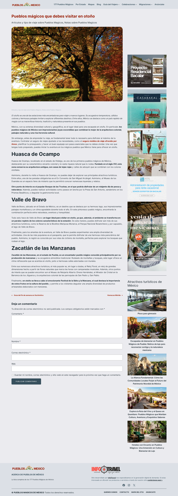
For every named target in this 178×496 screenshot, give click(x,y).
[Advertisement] (147, 33)
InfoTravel (112, 478)
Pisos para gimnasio (147, 313)
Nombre (16, 341)
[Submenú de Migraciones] (151, 4)
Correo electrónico (21, 352)
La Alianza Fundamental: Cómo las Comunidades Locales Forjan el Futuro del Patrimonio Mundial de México (147, 380)
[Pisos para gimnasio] (147, 300)
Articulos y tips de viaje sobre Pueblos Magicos (37, 22)
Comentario (18, 314)
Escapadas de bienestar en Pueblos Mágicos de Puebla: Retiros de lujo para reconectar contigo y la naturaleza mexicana (147, 345)
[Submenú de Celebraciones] (136, 4)
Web (13, 364)
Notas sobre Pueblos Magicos (80, 22)
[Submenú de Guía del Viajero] (119, 4)
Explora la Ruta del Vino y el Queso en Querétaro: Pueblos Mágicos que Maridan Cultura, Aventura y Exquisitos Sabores (147, 414)
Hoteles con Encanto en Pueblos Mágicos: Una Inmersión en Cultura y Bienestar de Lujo (147, 448)
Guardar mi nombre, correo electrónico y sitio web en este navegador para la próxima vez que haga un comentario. (67, 375)
